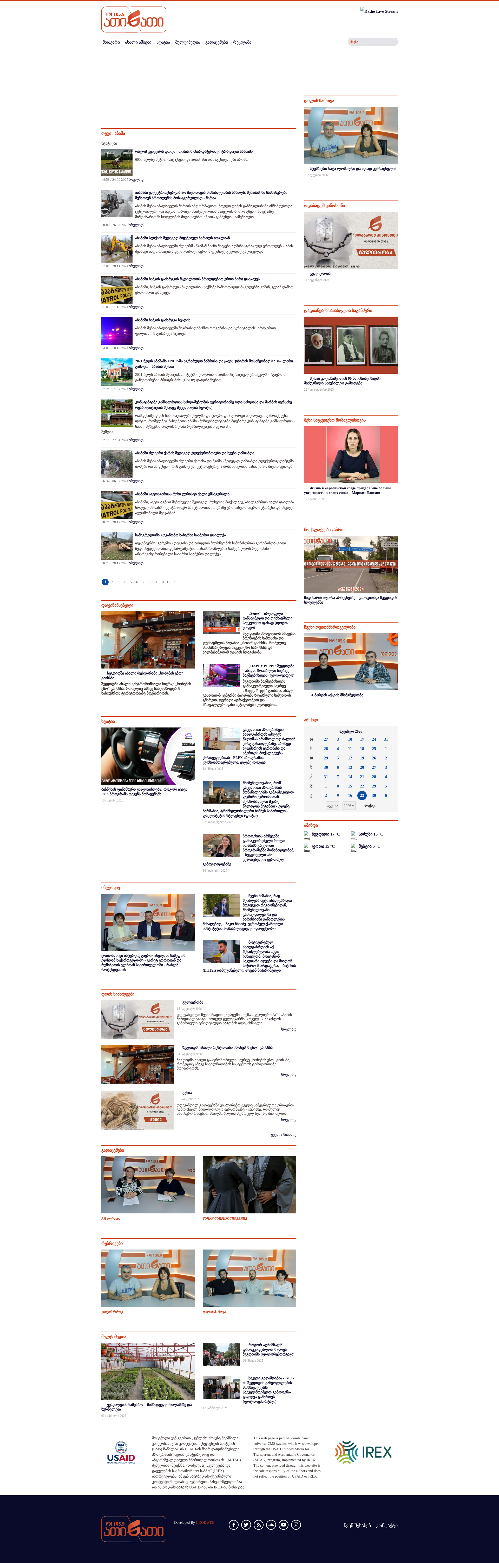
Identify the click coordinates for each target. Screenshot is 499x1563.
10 (162, 582)
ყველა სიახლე (283, 1135)
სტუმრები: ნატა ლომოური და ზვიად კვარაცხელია (353, 169)
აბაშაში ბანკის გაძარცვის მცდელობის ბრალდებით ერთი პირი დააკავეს (197, 279)
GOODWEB (205, 1523)
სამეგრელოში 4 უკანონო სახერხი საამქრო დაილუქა (180, 535)
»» (389, 731)
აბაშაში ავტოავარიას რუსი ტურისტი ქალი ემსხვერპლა (182, 494)
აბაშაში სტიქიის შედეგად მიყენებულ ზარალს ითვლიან (182, 238)
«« (312, 731)
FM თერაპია (110, 1218)
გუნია (187, 1093)
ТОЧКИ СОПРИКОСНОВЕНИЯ (225, 1218)
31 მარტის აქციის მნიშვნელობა (336, 695)
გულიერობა (192, 1002)
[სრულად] (397, 182)
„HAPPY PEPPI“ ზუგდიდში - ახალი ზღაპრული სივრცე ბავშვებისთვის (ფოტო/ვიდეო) (268, 670)
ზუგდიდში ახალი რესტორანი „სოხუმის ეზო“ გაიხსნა (227, 1048)
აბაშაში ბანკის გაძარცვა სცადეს (162, 320)
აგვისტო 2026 (350, 731)
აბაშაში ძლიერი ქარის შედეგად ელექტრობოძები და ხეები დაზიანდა (194, 453)
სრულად (135, 180)
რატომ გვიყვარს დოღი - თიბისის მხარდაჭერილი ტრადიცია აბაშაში (194, 151)
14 (350, 776)
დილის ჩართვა (112, 1312)
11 (168, 582)
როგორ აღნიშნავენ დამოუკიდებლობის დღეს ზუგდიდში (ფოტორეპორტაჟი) (268, 1349)
